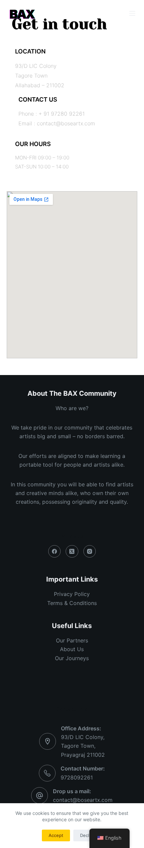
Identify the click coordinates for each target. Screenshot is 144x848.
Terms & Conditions (72, 603)
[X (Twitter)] (72, 551)
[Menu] (132, 13)
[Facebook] (54, 551)
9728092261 (77, 777)
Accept (56, 835)
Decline (87, 835)
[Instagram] (89, 551)
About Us (72, 649)
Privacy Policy (72, 594)
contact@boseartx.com (83, 800)
